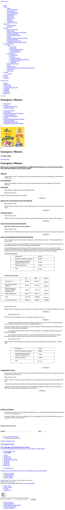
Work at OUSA (11, 18)
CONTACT (7, 91)
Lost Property (10, 21)
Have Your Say (11, 31)
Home (5, 5)
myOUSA (6, 78)
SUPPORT (6, 89)
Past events (10, 26)
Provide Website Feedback (12, 436)
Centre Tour (10, 70)
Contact (6, 76)
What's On (6, 24)
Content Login (7, 490)
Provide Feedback (5, 159)
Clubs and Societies (9, 43)
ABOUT (6, 83)
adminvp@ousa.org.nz (9, 451)
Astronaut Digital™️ (12, 483)
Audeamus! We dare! (12, 22)
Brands (5, 75)
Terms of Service (8, 487)
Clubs (8, 45)
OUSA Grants (10, 69)
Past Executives (11, 11)
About (5, 7)
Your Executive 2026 (12, 29)
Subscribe (33, 499)
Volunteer (9, 19)
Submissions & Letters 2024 (14, 41)
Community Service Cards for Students (17, 42)
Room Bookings (11, 66)
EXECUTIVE (7, 86)
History (9, 8)
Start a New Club (14, 52)
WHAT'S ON (7, 84)
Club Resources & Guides (16, 49)
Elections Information (12, 39)
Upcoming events (11, 25)
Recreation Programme (12, 63)
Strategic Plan (10, 16)
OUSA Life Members (12, 9)
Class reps (9, 73)
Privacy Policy (7, 486)
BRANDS (6, 90)
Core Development (30, 483)
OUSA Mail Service (15, 61)
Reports (9, 36)
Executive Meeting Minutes (14, 35)
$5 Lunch (12, 56)
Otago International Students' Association (17, 38)
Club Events (13, 48)
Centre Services (11, 53)
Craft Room (13, 62)
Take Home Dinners (15, 58)
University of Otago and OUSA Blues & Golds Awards (21, 68)
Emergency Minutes (9, 108)
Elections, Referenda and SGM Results (17, 32)
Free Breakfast (13, 55)
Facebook (6, 452)
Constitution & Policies (13, 34)
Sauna (8, 65)
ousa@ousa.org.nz (8, 468)
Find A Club (13, 46)
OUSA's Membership (12, 12)
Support (6, 72)
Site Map (6, 488)
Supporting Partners (12, 14)
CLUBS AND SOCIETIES (11, 87)
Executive (6, 28)
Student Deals (10, 15)
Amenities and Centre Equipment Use (19, 59)
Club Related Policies (15, 51)
